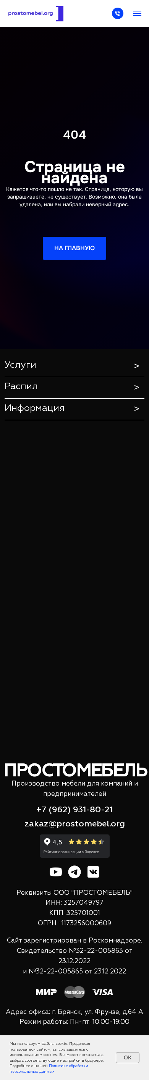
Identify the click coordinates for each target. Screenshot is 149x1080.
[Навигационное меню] (137, 13)
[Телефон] (117, 17)
